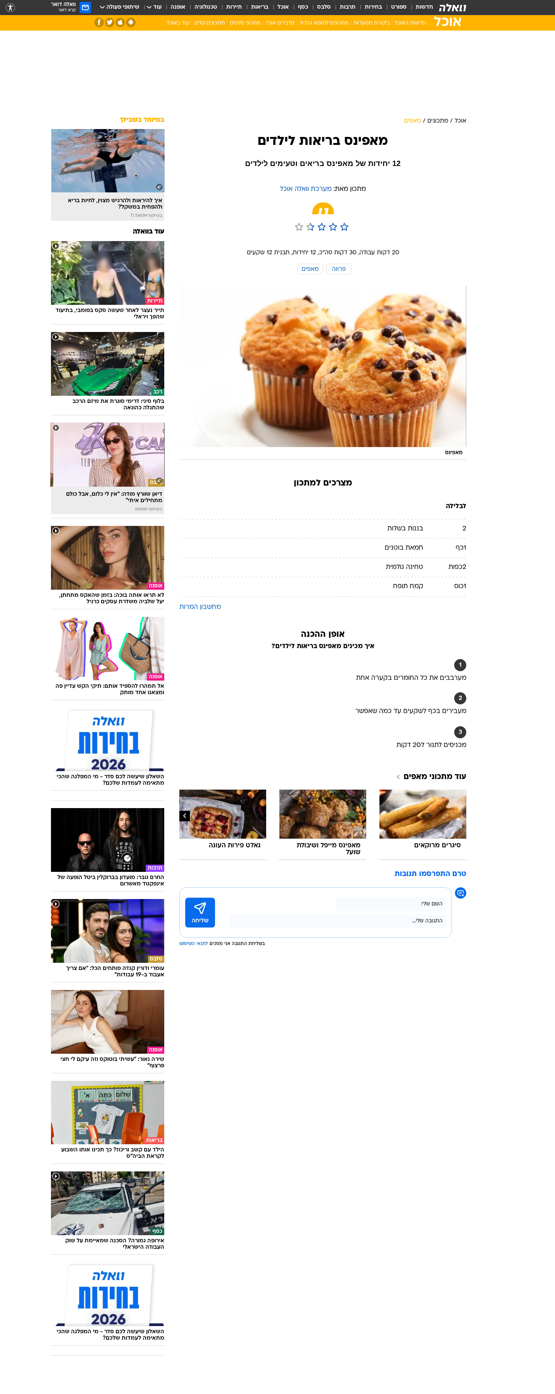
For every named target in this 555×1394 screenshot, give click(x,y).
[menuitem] (420, 7)
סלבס (324, 7)
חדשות (424, 7)
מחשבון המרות (200, 607)
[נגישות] (10, 7)
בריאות (259, 7)
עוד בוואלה (148, 232)
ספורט (399, 7)
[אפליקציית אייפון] (120, 22)
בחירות (373, 7)
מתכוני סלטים (245, 23)
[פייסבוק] (99, 22)
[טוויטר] (109, 22)
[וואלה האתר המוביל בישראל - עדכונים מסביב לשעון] (452, 7)
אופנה (178, 7)
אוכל (283, 7)
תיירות (234, 7)
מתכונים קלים (209, 23)
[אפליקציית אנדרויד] (131, 22)
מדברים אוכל (279, 23)
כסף (303, 7)
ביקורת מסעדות (371, 23)
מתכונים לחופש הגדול (323, 23)
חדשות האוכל (410, 23)
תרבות (348, 7)
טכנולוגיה (205, 7)
